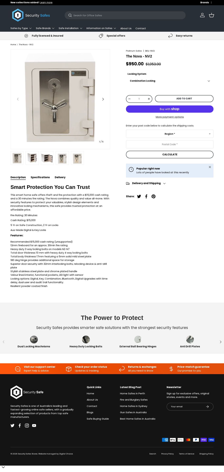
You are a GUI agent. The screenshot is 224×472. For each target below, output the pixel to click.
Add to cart (184, 98)
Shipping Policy (206, 453)
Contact (140, 28)
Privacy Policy (167, 453)
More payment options (170, 117)
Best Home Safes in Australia (137, 418)
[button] (211, 15)
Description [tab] (18, 177)
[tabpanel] (60, 236)
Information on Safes (99, 28)
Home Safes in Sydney (133, 406)
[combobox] (125, 15)
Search (152, 453)
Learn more (46, 2)
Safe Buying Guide (98, 418)
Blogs (90, 412)
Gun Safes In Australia (133, 412)
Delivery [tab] (60, 177)
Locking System (137, 74)
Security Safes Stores (28, 453)
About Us (126, 28)
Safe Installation (69, 28)
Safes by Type (19, 28)
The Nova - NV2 (26, 44)
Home (13, 44)
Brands (204, 2)
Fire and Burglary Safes (134, 399)
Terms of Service (186, 453)
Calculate (169, 154)
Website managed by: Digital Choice (55, 453)
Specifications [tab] (40, 177)
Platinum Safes (134, 50)
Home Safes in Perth (132, 393)
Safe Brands (43, 28)
